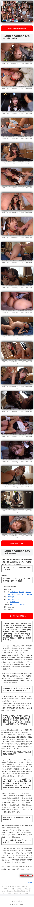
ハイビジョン (14, 592)
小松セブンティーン (13, 599)
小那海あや (11, 597)
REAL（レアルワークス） (17, 604)
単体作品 (29, 594)
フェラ (24, 594)
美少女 (14, 594)
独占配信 (21, 592)
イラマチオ (7, 594)
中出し (19, 594)
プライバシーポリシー (17, 901)
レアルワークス (14, 602)
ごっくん (28, 592)
